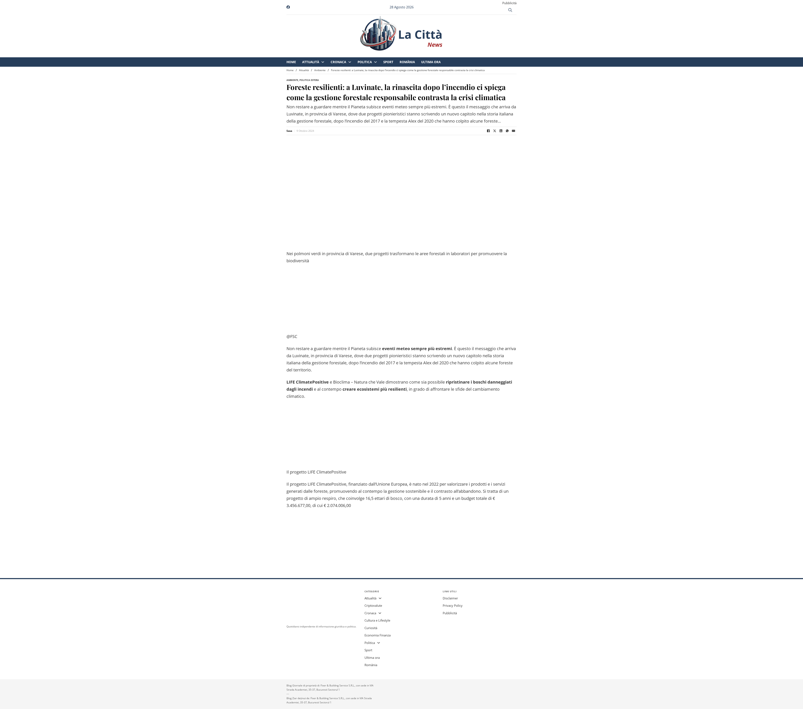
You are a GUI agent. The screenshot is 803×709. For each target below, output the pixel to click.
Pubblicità (509, 3)
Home (326, 54)
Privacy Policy (453, 605)
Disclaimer (450, 598)
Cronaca (373, 54)
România (442, 54)
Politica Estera (309, 80)
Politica (400, 54)
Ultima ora (466, 54)
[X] (494, 131)
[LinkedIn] (501, 131)
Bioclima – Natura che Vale (359, 382)
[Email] (513, 131)
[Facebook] (488, 131)
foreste (506, 363)
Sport (423, 54)
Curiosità (370, 628)
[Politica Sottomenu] (410, 54)
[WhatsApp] (507, 131)
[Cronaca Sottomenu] (384, 54)
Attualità (345, 54)
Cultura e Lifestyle (377, 620)
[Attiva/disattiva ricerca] (510, 10)
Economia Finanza (377, 635)
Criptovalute (373, 605)
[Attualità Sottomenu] (357, 54)
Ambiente (320, 70)
